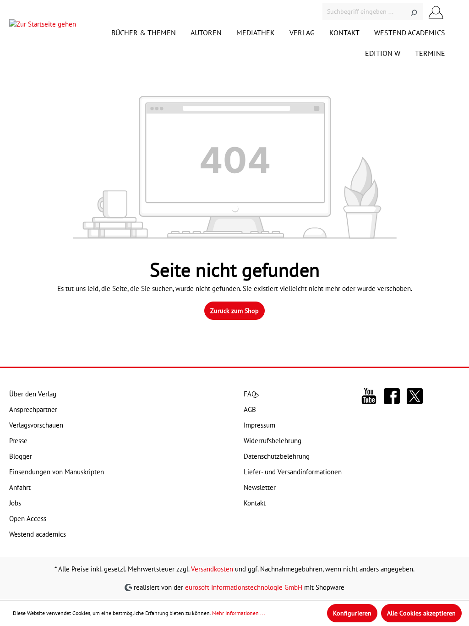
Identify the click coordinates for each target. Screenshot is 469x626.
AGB (250, 409)
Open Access (27, 518)
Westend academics (37, 534)
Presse (18, 440)
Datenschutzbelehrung (277, 456)
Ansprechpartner (33, 409)
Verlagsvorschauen (36, 425)
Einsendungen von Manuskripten (56, 471)
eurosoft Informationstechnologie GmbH (243, 586)
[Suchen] (413, 11)
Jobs (15, 503)
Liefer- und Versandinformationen (293, 471)
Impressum (259, 425)
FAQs (251, 394)
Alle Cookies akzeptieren (421, 613)
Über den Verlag (32, 394)
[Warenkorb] (454, 12)
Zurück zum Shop (234, 311)
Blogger (20, 456)
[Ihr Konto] (436, 11)
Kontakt (255, 503)
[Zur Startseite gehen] (42, 26)
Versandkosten (212, 569)
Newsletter (260, 487)
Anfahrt (20, 487)
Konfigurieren (352, 613)
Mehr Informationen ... (238, 613)
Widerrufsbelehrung (272, 440)
